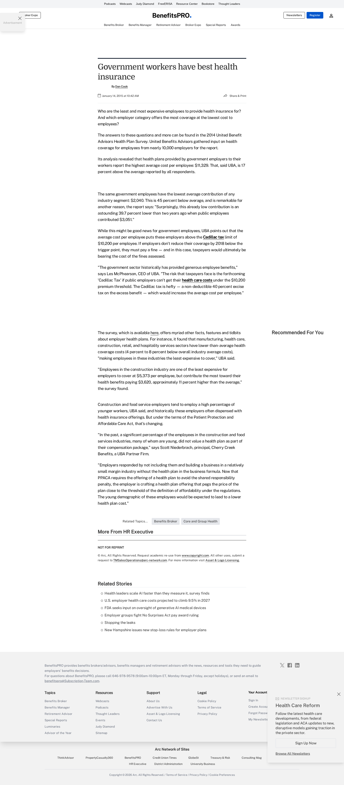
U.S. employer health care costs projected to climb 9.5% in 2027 (157, 600)
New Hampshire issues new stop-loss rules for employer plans (155, 630)
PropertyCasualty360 (99, 757)
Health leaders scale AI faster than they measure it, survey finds (157, 593)
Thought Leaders (229, 3)
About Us (153, 701)
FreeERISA (165, 3)
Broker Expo (30, 15)
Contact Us (154, 720)
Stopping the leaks (120, 622)
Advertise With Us (159, 707)
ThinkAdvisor (65, 757)
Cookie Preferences (222, 774)
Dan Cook (121, 86)
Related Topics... (135, 521)
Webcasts (126, 3)
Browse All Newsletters (293, 754)
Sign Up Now (306, 743)
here (154, 332)
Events (100, 720)
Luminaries (52, 726)
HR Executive (137, 763)
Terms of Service (209, 707)
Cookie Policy (206, 701)
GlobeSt (193, 757)
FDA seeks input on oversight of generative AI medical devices (155, 608)
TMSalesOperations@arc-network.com (140, 560)
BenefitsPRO (133, 757)
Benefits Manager (57, 707)
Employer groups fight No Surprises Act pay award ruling (152, 615)
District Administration (168, 763)
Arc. (135, 774)
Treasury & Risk (220, 757)
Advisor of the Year (58, 733)
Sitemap (101, 733)
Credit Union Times (165, 757)
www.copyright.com (195, 555)
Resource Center (187, 3)
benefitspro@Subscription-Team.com (72, 681)
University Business (203, 763)
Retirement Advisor (58, 713)
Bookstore (208, 3)
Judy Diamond (145, 3)
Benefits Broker (56, 701)
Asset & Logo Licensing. (222, 560)
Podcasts (110, 3)
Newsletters (294, 15)
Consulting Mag (252, 757)
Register (315, 15)
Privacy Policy (207, 713)
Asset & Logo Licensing (163, 713)
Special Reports (56, 720)
